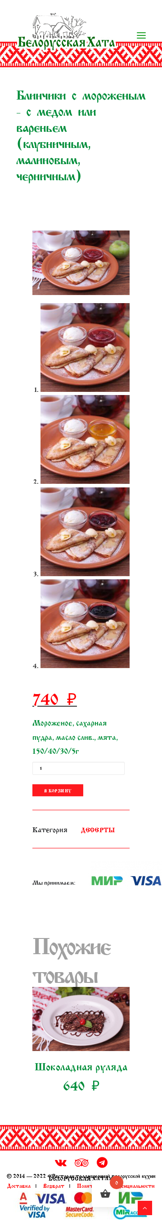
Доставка (19, 1185)
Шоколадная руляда (81, 1065)
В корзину (58, 790)
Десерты (98, 829)
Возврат (53, 1185)
